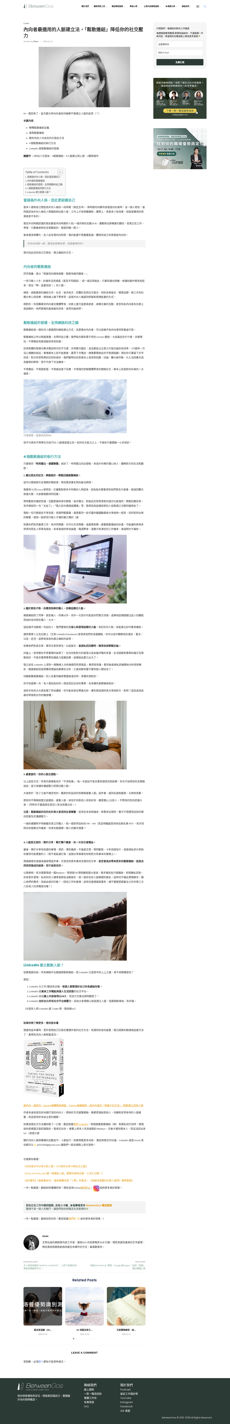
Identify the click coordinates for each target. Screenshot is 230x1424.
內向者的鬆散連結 (36, 180)
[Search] (205, 6)
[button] (27, 1313)
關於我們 (85, 6)
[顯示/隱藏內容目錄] (58, 172)
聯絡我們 (185, 6)
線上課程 (89, 1389)
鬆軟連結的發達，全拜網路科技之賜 (44, 184)
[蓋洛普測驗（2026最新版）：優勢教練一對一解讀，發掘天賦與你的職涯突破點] (42, 1306)
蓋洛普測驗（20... (43, 1330)
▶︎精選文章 (170, 6)
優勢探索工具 (99, 6)
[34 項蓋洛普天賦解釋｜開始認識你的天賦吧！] (84, 1306)
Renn (35, 41)
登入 (40, 1361)
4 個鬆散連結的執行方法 (39, 188)
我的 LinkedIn (81, 1124)
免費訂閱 (180, 62)
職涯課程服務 (117, 6)
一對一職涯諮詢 (93, 1394)
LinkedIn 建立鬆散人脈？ (39, 192)
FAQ (86, 1406)
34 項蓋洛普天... (84, 1330)
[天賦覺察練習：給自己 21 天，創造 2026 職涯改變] (126, 1306)
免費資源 (89, 1402)
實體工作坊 (90, 1398)
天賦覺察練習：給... (126, 1330)
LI (125, 1411)
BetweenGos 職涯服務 (99, 1205)
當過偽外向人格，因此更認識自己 (43, 176)
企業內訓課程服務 (151, 6)
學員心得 (133, 6)
